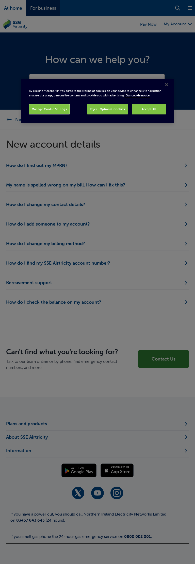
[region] (97, 101)
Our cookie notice (138, 95)
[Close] (166, 85)
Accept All (149, 109)
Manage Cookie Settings (49, 109)
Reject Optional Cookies (107, 109)
